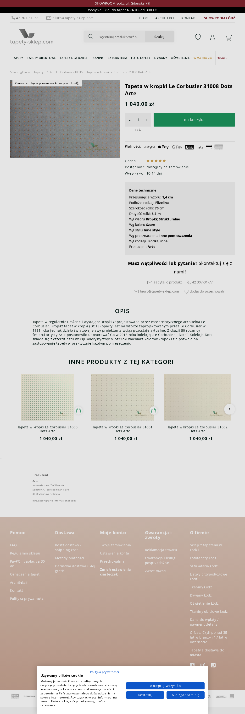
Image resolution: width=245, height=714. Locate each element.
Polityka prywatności (104, 672)
